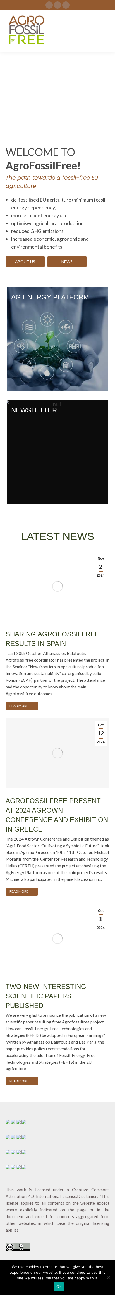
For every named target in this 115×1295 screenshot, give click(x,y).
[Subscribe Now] (57, 452)
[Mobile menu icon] (105, 31)
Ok (58, 1286)
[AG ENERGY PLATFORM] (57, 339)
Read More (18, 706)
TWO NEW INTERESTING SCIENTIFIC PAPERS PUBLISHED (46, 996)
